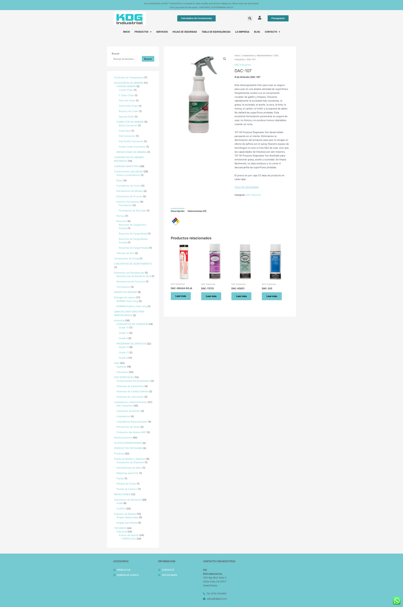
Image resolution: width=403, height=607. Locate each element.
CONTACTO (271, 31)
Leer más (181, 296)
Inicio (237, 55)
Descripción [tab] (177, 211)
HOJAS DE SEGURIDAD (185, 31)
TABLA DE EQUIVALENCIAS (216, 31)
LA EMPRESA (242, 31)
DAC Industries (243, 64)
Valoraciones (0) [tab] (196, 211)
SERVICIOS (162, 31)
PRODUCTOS (141, 31)
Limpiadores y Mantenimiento (257, 55)
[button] (250, 18)
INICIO (126, 31)
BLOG (257, 31)
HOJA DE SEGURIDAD (247, 187)
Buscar (115, 53)
